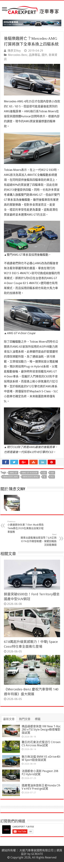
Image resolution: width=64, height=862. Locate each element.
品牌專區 (34, 55)
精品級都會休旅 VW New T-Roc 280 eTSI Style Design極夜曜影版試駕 (41, 729)
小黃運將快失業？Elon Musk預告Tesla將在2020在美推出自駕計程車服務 (25, 526)
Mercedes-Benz (17, 55)
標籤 (38, 719)
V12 (52, 477)
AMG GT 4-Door (29, 473)
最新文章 (9, 719)
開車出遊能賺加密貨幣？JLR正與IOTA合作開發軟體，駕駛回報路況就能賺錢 (39, 539)
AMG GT (13, 473)
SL (45, 477)
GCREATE (37, 854)
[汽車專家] (32, 9)
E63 (52, 473)
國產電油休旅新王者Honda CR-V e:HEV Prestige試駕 (41, 787)
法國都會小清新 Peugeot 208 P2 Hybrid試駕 (40, 772)
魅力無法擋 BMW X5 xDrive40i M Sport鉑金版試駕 (41, 758)
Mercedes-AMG (10, 477)
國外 (44, 55)
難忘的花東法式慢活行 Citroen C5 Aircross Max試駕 (41, 743)
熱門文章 (24, 719)
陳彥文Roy (14, 50)
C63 (44, 473)
